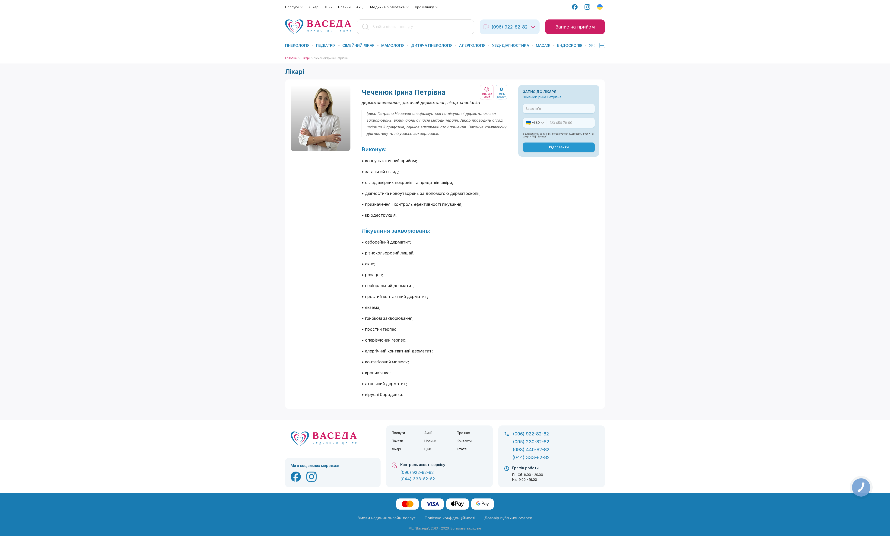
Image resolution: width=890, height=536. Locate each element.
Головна (291, 58)
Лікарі (305, 58)
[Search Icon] (415, 26)
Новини (430, 441)
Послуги (398, 433)
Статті (462, 449)
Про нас (463, 433)
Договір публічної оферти (508, 518)
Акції (428, 433)
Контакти (464, 441)
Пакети (397, 441)
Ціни (427, 449)
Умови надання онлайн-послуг (386, 518)
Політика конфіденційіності (450, 518)
